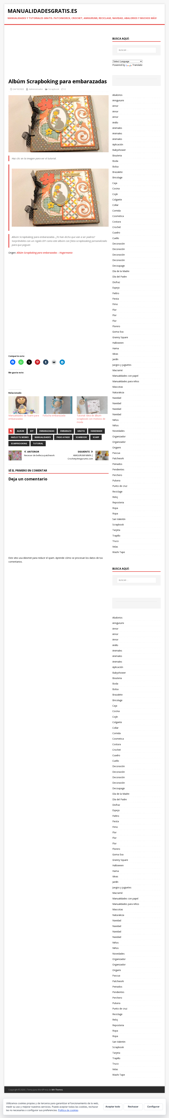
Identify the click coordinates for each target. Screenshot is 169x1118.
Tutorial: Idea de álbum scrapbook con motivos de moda (91, 419)
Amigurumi (118, 100)
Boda (115, 160)
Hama (115, 348)
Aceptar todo (112, 1106)
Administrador (36, 89)
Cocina (116, 188)
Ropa (115, 508)
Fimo (115, 304)
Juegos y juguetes (121, 364)
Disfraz (116, 282)
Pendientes (118, 469)
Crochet (116, 227)
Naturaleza (118, 392)
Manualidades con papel (125, 375)
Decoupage (118, 265)
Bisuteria (117, 155)
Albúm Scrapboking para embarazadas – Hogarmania (44, 252)
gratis (81, 431)
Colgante (117, 199)
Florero (116, 326)
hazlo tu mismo (20, 437)
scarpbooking (19, 443)
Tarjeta (116, 530)
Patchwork (118, 458)
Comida (116, 210)
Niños (115, 419)
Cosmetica (118, 216)
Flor (114, 309)
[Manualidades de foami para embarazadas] (23, 405)
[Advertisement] (58, 53)
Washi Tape (118, 552)
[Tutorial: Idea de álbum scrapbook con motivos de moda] (92, 405)
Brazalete (117, 172)
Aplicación (117, 144)
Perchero (117, 475)
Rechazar (133, 1106)
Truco (115, 541)
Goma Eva (117, 331)
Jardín (115, 359)
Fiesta (115, 298)
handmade (96, 431)
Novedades (118, 430)
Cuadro (116, 232)
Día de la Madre (120, 271)
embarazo (65, 431)
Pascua (116, 452)
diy (32, 431)
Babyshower (119, 149)
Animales (117, 128)
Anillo (115, 122)
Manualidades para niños (125, 381)
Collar (115, 205)
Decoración (118, 243)
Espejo (116, 287)
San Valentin (118, 519)
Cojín (115, 194)
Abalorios (117, 95)
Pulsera (116, 480)
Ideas (115, 353)
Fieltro (115, 293)
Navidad (116, 397)
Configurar (153, 1106)
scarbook (81, 437)
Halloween (118, 342)
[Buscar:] (136, 50)
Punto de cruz (119, 485)
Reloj (115, 497)
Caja (114, 183)
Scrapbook (53, 89)
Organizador (119, 436)
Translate (137, 64)
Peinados (117, 464)
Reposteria (118, 502)
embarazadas (46, 431)
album (20, 431)
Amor (115, 105)
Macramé (117, 370)
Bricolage (117, 177)
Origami (116, 447)
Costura (116, 221)
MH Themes (57, 1089)
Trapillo (116, 535)
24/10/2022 (18, 89)
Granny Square (120, 337)
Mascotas (117, 386)
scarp (96, 437)
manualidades (43, 437)
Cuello (115, 238)
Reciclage (117, 491)
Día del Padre (119, 276)
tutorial (38, 443)
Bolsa (115, 166)
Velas (115, 546)
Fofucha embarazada (54, 415)
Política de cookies (68, 1110)
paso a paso (63, 437)
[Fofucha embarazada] (58, 405)
